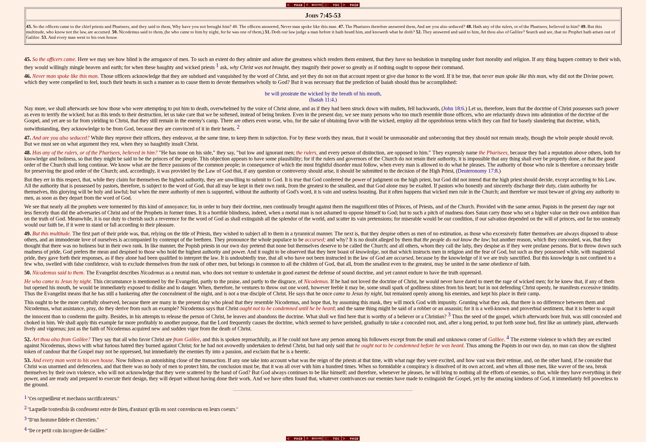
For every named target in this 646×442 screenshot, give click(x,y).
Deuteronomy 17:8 (478, 171)
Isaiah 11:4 (322, 99)
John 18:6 (453, 108)
